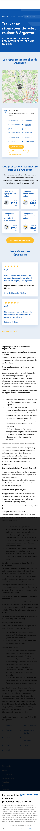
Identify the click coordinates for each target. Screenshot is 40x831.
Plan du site (5, 790)
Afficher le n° (17, 147)
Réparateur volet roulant (26, 17)
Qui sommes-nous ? (8, 778)
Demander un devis (19, 151)
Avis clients (5, 782)
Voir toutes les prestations (20, 240)
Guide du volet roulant (9, 786)
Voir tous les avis (9, 331)
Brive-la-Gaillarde (30, 725)
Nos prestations (7, 774)
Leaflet (35, 102)
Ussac (26, 745)
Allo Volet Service (8, 17)
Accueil (4, 771)
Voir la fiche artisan (15, 154)
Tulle (7, 745)
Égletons (9, 730)
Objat (8, 738)
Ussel (8, 750)
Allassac (9, 725)
